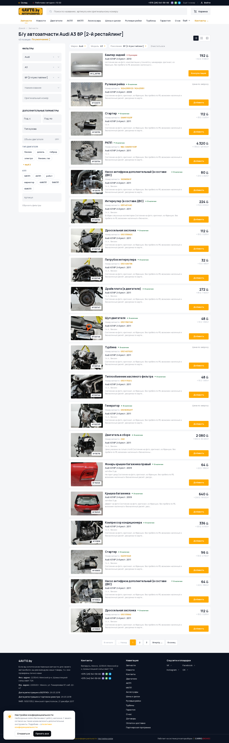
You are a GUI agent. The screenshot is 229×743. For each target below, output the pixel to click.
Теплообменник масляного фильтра (129, 376)
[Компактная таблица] (207, 38)
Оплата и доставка (135, 723)
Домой (22, 28)
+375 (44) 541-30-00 (91, 678)
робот (49, 176)
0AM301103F (131, 147)
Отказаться (23, 733)
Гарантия (165, 20)
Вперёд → (158, 642)
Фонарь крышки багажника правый (128, 464)
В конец (172, 642)
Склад (24, 2)
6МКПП (27, 188)
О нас (178, 20)
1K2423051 (139, 88)
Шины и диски (113, 20)
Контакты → (202, 20)
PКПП (108, 142)
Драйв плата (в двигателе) (123, 288)
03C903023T (127, 410)
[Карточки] (201, 38)
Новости (41, 20)
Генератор (112, 405)
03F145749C (126, 205)
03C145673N (126, 264)
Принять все (42, 733)
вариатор (29, 182)
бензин (28, 152)
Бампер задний (115, 55)
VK (168, 665)
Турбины (151, 20)
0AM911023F (126, 117)
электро (28, 158)
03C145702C (127, 351)
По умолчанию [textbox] (40, 39)
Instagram (172, 669)
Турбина (110, 347)
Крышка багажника (117, 493)
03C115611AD (127, 322)
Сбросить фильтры (31, 205)
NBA (122, 147)
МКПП (80, 20)
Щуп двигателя (115, 318)
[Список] (196, 38)
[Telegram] (179, 2)
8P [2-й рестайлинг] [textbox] (39, 77)
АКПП (70, 20)
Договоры (131, 718)
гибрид (53, 152)
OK (184, 669)
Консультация (198, 73)
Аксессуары (94, 20)
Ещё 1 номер (189, 2)
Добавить (198, 102)
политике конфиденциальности (33, 726)
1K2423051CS (127, 88)
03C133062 (126, 614)
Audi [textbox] (39, 57)
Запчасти (26, 20)
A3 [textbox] (39, 67)
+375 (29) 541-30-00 (158, 2)
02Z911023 (126, 556)
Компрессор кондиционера (123, 522)
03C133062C (127, 234)
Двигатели (56, 20)
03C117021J (126, 381)
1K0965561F (126, 179)
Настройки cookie (105, 738)
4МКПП (43, 182)
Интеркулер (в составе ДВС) (124, 201)
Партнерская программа (138, 727)
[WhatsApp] (175, 2)
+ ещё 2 (27, 164)
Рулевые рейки (133, 20)
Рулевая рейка (115, 84)
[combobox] (40, 39)
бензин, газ (44, 158)
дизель (40, 152)
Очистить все (158, 46)
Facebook (188, 665)
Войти (207, 2)
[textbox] (40, 88)
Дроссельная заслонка (120, 230)
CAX (123, 439)
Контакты (131, 674)
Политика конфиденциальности (82, 738)
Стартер (111, 113)
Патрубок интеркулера (120, 259)
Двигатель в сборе (117, 434)
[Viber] (172, 2)
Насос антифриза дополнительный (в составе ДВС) (136, 173)
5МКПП (55, 182)
